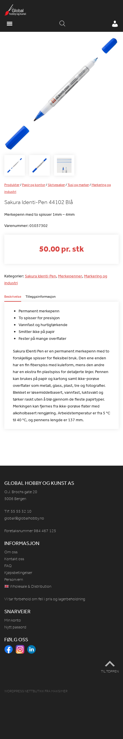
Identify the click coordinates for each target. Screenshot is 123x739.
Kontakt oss (14, 558)
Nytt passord (15, 627)
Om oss (10, 552)
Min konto (12, 620)
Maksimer (59, 691)
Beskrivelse (12, 297)
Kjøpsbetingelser (18, 572)
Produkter (11, 185)
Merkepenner (70, 276)
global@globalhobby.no (24, 518)
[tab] (12, 298)
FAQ (8, 565)
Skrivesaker (56, 185)
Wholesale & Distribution (30, 586)
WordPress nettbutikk (24, 691)
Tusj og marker (78, 185)
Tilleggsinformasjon (40, 297)
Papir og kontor (33, 185)
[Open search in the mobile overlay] (62, 24)
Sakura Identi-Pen (40, 276)
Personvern (13, 579)
